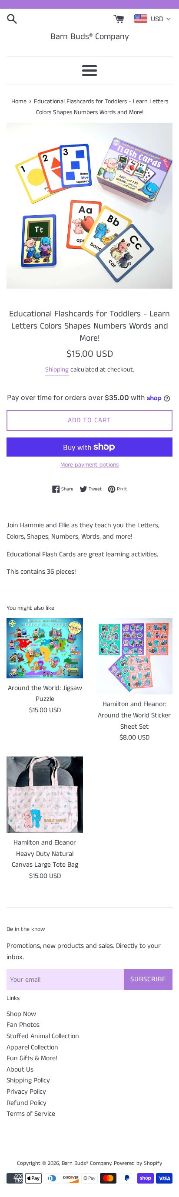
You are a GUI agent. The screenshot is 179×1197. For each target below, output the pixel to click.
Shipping (57, 369)
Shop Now (21, 1014)
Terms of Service (31, 1114)
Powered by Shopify (138, 1163)
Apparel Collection (32, 1047)
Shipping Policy (28, 1080)
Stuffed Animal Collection (43, 1036)
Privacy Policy (26, 1092)
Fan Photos (23, 1025)
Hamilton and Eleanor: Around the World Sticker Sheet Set (134, 715)
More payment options (89, 464)
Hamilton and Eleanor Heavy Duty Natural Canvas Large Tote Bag (45, 854)
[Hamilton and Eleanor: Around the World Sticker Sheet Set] (134, 656)
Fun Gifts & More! (32, 1058)
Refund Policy (26, 1103)
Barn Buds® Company (89, 37)
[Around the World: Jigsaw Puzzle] (45, 648)
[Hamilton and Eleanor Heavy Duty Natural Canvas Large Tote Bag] (45, 794)
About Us (20, 1070)
